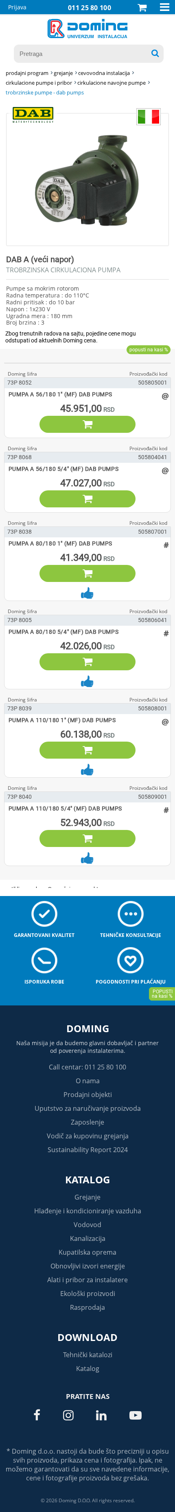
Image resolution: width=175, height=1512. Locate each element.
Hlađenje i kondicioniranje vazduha (87, 1210)
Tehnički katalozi (87, 1354)
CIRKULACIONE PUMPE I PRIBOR (39, 82)
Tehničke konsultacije (130, 935)
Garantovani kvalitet (44, 935)
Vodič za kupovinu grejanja (88, 1135)
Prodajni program (27, 73)
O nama (88, 1080)
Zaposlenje (87, 1122)
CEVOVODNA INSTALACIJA (104, 73)
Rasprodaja (87, 1307)
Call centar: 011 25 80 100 (87, 1067)
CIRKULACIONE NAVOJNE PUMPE (111, 82)
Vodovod (87, 1224)
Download (87, 1337)
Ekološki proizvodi (87, 1293)
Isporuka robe (44, 981)
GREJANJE (63, 73)
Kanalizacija (87, 1238)
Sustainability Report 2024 (88, 1149)
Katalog (87, 1179)
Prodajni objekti (87, 1094)
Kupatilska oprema (87, 1252)
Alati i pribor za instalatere (87, 1279)
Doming (87, 1028)
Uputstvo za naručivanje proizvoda (88, 1108)
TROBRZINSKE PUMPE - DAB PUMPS (45, 92)
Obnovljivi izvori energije (87, 1266)
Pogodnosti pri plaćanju (131, 981)
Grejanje (87, 1197)
